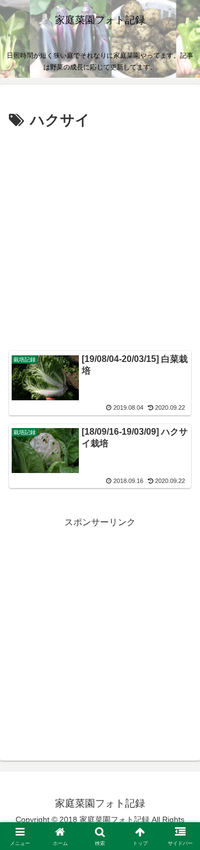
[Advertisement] (100, 239)
